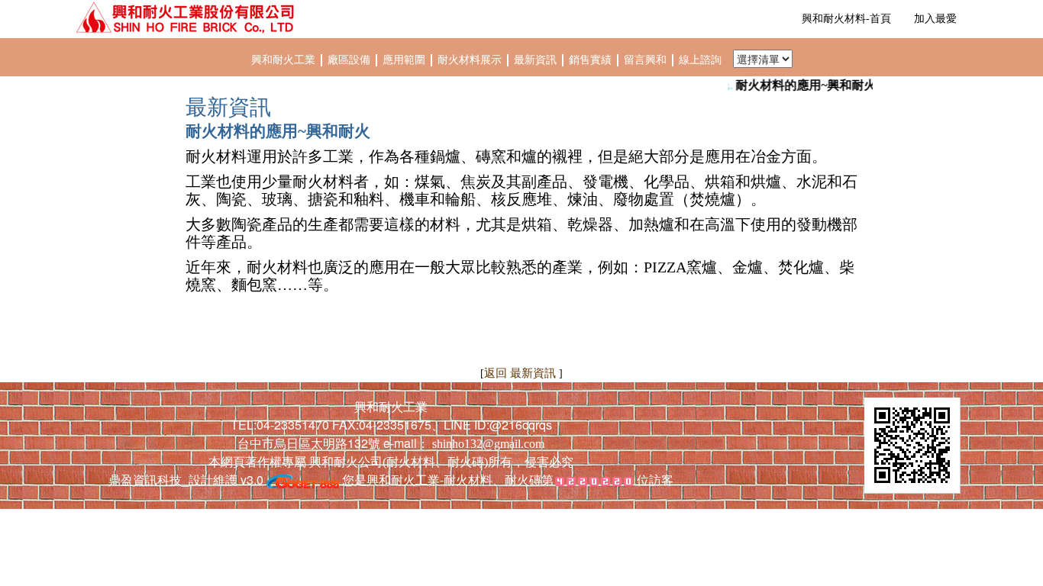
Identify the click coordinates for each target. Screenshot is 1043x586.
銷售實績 (592, 60)
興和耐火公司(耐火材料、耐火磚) (397, 462)
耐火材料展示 (471, 60)
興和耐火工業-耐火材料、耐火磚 (454, 479)
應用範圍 (405, 60)
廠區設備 (349, 60)
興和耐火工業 (283, 60)
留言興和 (647, 60)
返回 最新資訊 (521, 373)
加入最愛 (935, 18)
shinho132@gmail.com (488, 443)
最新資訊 (537, 60)
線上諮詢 (700, 60)
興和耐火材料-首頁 (846, 18)
